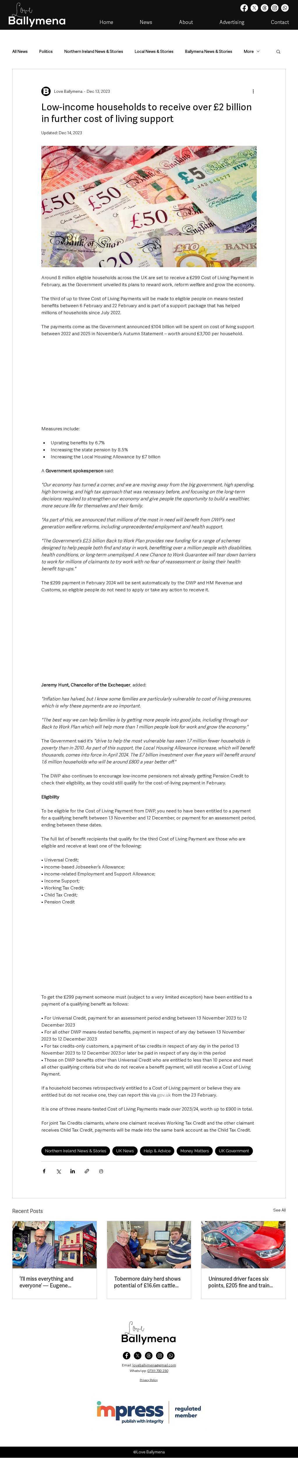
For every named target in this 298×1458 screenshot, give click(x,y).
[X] (254, 8)
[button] (278, 51)
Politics (46, 51)
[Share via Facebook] (44, 1171)
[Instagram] (275, 8)
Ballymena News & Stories (208, 51)
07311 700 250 (158, 1370)
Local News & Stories (154, 51)
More (249, 51)
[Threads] (264, 8)
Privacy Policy (149, 1380)
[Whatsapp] (285, 8)
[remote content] (149, 381)
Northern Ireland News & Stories (93, 51)
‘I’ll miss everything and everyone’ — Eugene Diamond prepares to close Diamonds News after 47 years (51, 1282)
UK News (125, 1150)
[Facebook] (244, 8)
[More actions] (253, 91)
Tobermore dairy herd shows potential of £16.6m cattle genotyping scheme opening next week (148, 1282)
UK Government (234, 1150)
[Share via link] (87, 1171)
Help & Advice (157, 1150)
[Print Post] (101, 1171)
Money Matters (194, 1150)
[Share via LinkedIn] (72, 1171)
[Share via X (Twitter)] (58, 1171)
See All (279, 1210)
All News (20, 51)
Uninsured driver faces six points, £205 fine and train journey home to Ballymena (240, 1282)
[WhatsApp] (171, 1355)
